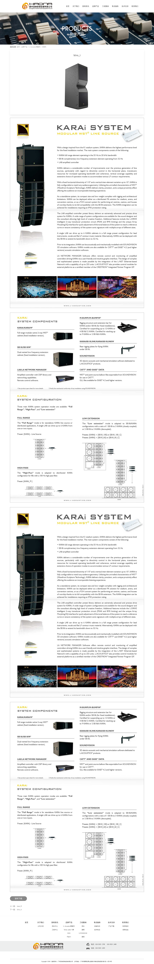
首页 (67, 6)
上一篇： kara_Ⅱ (16, 906)
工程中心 (55, 930)
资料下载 (18, 899)
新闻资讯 (85, 6)
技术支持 (125, 6)
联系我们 (135, 6)
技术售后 (97, 930)
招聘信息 (125, 930)
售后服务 (115, 6)
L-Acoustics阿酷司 (34, 47)
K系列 (44, 47)
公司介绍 (41, 926)
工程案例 (105, 6)
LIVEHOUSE (83, 933)
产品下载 (111, 926)
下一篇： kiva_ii (16, 909)
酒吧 (83, 930)
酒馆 (83, 937)
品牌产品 (95, 6)
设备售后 (97, 926)
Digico (69, 936)
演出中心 (55, 926)
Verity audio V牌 (69, 930)
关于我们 (75, 6)
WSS (68, 933)
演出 (83, 926)
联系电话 (125, 926)
